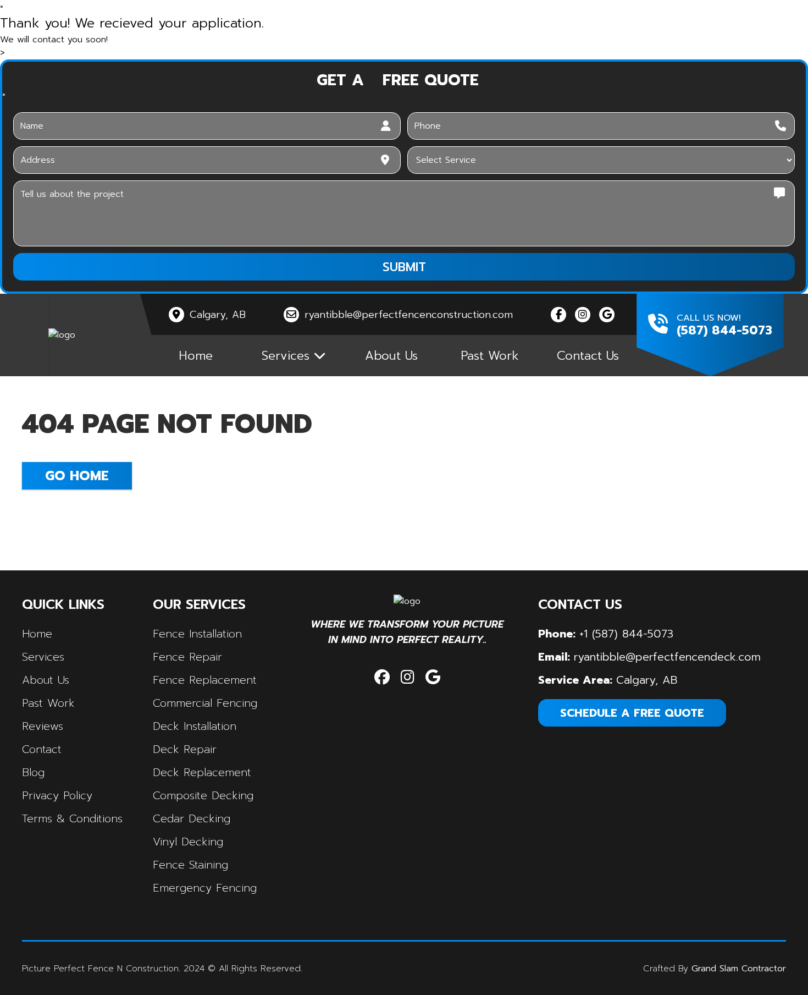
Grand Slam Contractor (738, 968)
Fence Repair (187, 656)
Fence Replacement (205, 680)
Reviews (42, 726)
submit (404, 267)
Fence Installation (197, 633)
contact (42, 749)
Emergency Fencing (205, 887)
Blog (33, 772)
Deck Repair (185, 749)
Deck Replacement (202, 772)
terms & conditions (72, 818)
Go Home (77, 476)
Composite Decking (203, 795)
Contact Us (588, 356)
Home (196, 356)
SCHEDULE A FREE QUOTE (632, 713)
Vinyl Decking (188, 841)
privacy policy (57, 795)
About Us (391, 356)
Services (43, 656)
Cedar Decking (191, 818)
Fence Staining (190, 864)
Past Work (490, 356)
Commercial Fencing (205, 703)
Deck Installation (194, 726)
